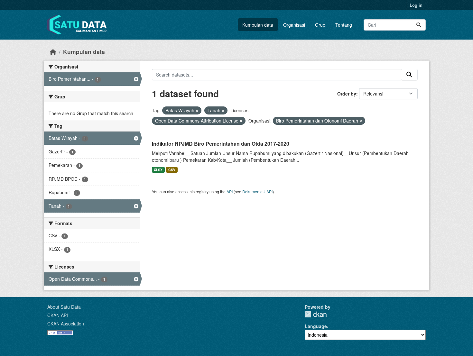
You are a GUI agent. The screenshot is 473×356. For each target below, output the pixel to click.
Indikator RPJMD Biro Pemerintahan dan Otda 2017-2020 (220, 143)
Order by (346, 93)
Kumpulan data (257, 25)
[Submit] (418, 25)
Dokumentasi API (257, 191)
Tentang (343, 25)
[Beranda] (53, 52)
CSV (171, 169)
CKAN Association (65, 323)
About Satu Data (64, 307)
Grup (320, 25)
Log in (416, 5)
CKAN (316, 314)
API (230, 191)
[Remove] (197, 110)
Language (316, 326)
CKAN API (57, 315)
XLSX (158, 169)
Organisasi (294, 25)
